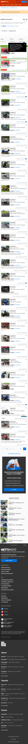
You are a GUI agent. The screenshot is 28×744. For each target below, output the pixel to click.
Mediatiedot (4, 598)
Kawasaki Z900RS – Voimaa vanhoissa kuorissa (14, 535)
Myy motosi (24, 1)
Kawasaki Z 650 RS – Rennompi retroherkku (14, 508)
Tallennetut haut (5, 567)
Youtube (6, 611)
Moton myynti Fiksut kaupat (8, 619)
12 (20, 449)
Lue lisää (14, 489)
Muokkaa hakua (5, 7)
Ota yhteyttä (4, 602)
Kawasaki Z (14, 51)
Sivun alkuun (14, 545)
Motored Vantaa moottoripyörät (21, 57)
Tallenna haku (14, 7)
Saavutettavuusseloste (7, 589)
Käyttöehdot (4, 587)
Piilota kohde (2, 74)
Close (25, 44)
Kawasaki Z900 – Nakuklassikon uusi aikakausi (14, 502)
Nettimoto (4, 1)
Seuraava (24, 449)
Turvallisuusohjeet (6, 585)
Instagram (6, 614)
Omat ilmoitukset (6, 569)
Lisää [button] (20, 4)
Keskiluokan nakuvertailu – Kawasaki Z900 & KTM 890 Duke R (14, 518)
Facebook (6, 608)
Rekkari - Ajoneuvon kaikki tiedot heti (8, 626)
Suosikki (25, 60)
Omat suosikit (5, 571)
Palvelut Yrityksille (6, 600)
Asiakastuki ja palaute (7, 579)
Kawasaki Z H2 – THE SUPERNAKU (14, 524)
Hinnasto (3, 596)
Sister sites (9, 1)
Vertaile (2, 53)
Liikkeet (11, 4)
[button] (5, 40)
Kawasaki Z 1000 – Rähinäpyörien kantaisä (14, 540)
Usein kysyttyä (5, 583)
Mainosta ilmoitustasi (7, 573)
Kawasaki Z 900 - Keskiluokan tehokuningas (14, 513)
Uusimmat (7, 4)
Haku (3, 4)
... (16, 449)
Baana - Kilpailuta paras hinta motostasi (9, 623)
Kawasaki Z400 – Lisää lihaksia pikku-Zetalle (14, 529)
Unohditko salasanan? (7, 581)
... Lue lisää (21, 23)
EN (25, 545)
